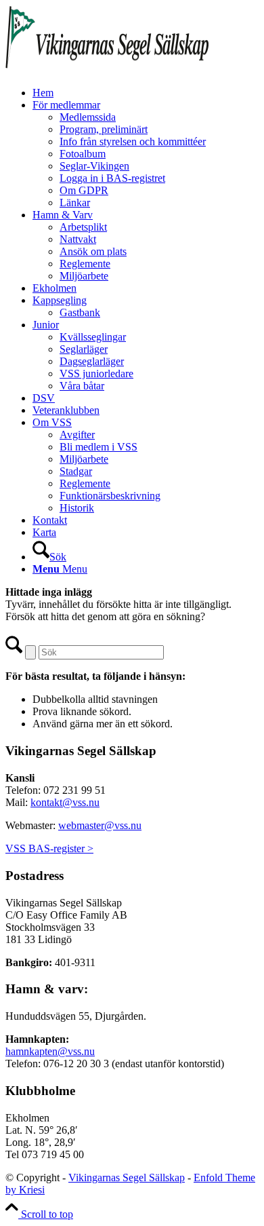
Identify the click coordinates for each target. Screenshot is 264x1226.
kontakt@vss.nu (65, 802)
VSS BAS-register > (49, 848)
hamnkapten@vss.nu (50, 1051)
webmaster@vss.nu (99, 825)
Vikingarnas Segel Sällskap (126, 1177)
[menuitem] (145, 93)
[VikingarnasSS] (106, 69)
